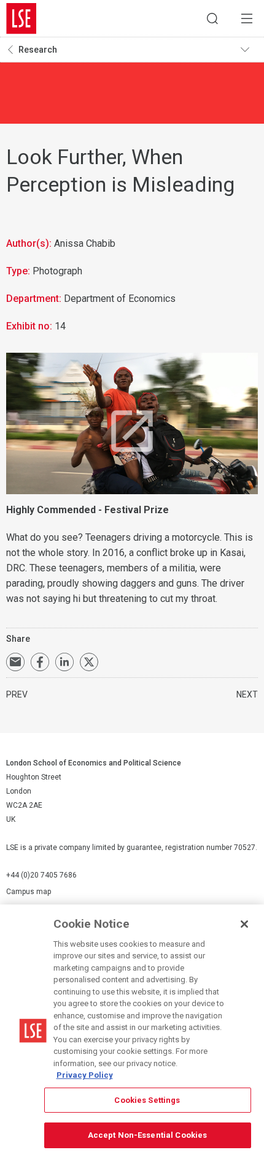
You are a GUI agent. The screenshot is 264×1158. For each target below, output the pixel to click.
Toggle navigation (249, 49)
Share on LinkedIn (64, 662)
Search (212, 18)
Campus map (28, 891)
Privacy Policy (84, 1075)
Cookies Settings (147, 1100)
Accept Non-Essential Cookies (148, 1135)
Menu (247, 18)
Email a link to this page (15, 662)
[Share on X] (89, 662)
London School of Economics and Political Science (21, 18)
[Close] (244, 924)
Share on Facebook (40, 662)
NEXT (247, 694)
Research (37, 50)
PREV (17, 694)
